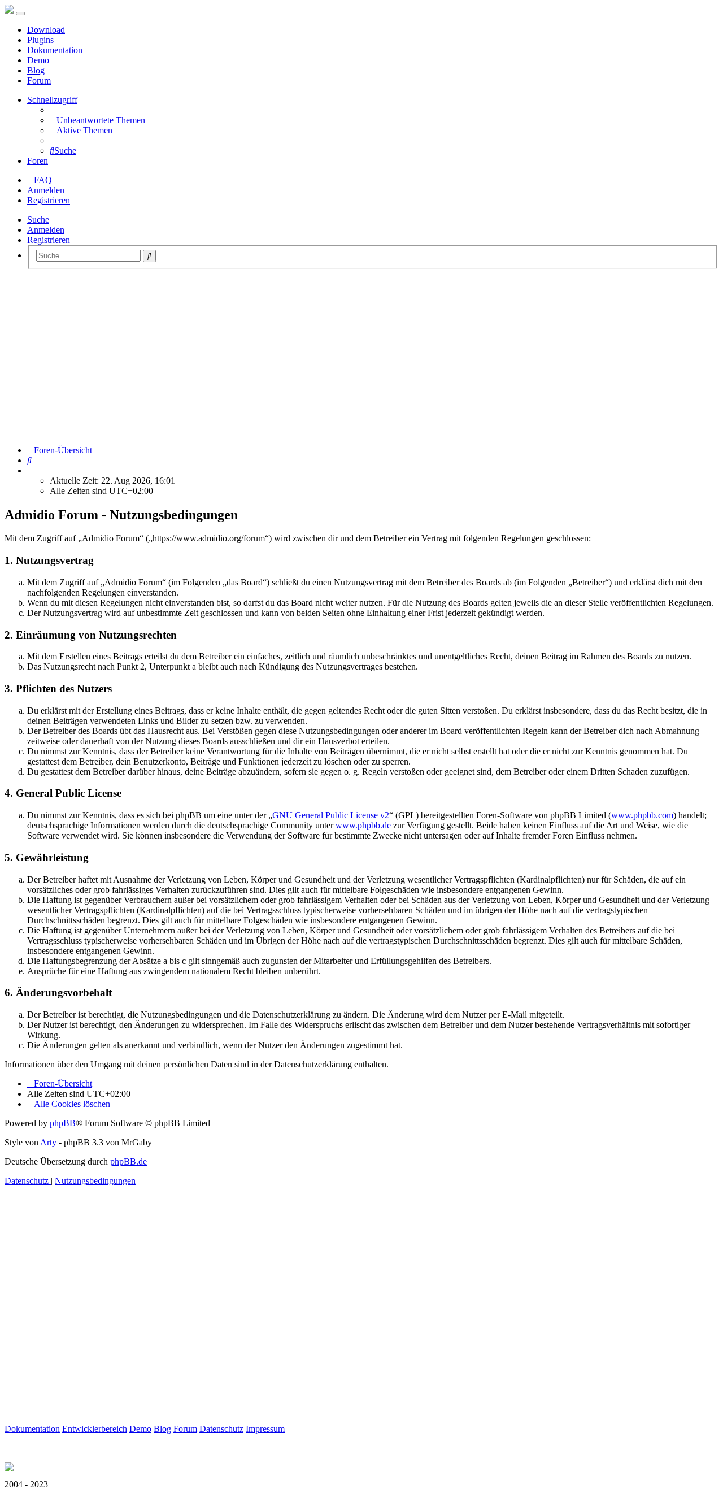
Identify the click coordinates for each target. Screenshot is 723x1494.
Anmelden (45, 229)
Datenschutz (221, 1429)
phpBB (63, 1123)
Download (46, 29)
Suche (38, 219)
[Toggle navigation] (20, 13)
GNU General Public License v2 (330, 815)
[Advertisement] (361, 357)
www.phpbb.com (642, 815)
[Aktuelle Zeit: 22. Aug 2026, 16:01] (30, 470)
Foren (37, 161)
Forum (39, 80)
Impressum (265, 1429)
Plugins (40, 40)
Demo (38, 60)
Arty (48, 1142)
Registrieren (48, 240)
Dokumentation (54, 50)
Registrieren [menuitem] (48, 200)
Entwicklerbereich (94, 1429)
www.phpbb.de (363, 825)
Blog (36, 70)
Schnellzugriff (52, 100)
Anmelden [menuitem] (45, 190)
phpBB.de (128, 1161)
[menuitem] (97, 120)
